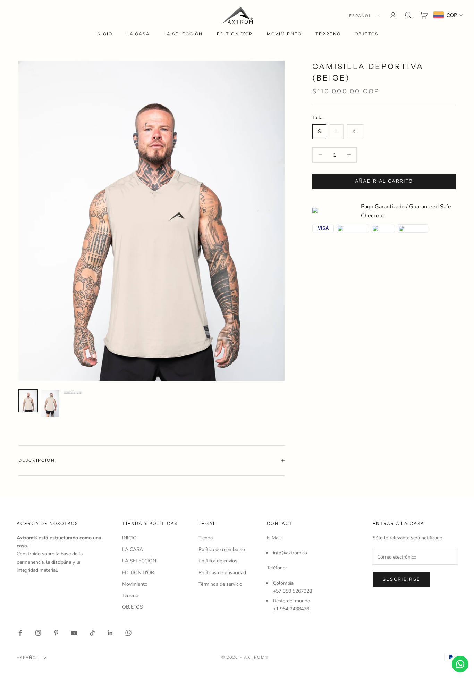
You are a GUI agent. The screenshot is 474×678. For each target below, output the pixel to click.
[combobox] (448, 14)
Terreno (328, 33)
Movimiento (284, 33)
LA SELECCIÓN (183, 33)
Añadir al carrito (384, 181)
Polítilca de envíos (217, 561)
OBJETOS (366, 33)
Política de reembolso (221, 549)
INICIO (104, 33)
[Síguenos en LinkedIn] (110, 632)
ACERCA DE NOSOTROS (47, 523)
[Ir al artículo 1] (28, 400)
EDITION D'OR (235, 33)
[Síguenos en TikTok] (92, 632)
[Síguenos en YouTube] (74, 632)
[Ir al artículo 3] (72, 391)
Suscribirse (402, 579)
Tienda (205, 538)
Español (360, 15)
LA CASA (138, 33)
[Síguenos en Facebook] (20, 632)
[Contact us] (460, 664)
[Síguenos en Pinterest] (56, 632)
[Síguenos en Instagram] (38, 632)
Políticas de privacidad (222, 572)
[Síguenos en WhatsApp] (128, 632)
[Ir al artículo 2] (50, 403)
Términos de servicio (220, 584)
